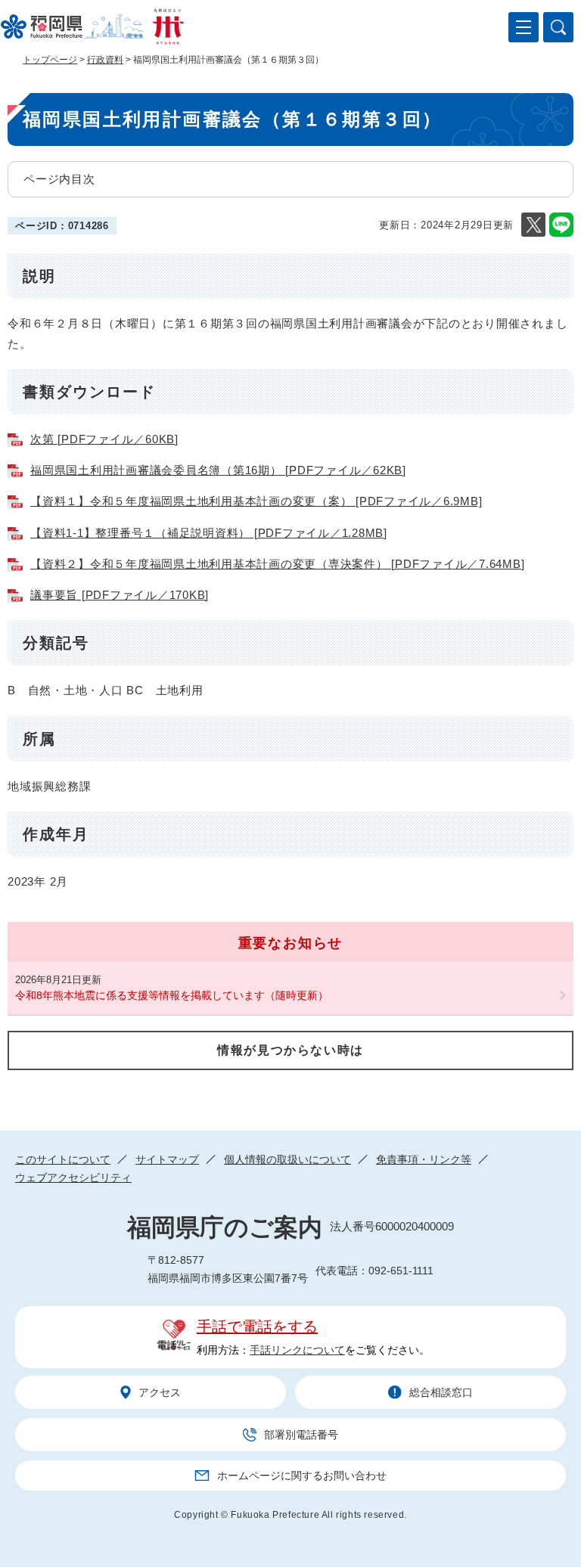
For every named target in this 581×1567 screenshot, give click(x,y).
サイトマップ (167, 1159)
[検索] (558, 27)
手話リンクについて (297, 1350)
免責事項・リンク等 (423, 1159)
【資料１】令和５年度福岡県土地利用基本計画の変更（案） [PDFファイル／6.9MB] (256, 501)
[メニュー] (523, 27)
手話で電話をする (257, 1326)
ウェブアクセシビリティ (73, 1177)
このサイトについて (62, 1159)
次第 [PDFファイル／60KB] (104, 439)
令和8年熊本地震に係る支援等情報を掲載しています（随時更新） (171, 995)
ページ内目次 (59, 178)
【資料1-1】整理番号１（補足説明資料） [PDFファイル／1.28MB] (208, 532)
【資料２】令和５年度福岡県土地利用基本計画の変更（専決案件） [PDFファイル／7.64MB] (277, 563)
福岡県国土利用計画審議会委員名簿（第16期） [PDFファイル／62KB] (218, 470)
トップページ (50, 59)
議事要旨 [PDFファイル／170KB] (119, 594)
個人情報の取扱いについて (287, 1159)
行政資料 (105, 59)
